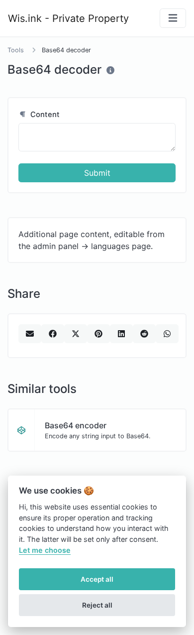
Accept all (97, 579)
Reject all (97, 605)
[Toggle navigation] (173, 18)
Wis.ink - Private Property (68, 18)
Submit (97, 173)
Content (44, 114)
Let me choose (45, 550)
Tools (15, 50)
